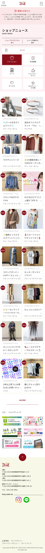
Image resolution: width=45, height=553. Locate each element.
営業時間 (3, 5)
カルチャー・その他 (33, 87)
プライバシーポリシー (10, 543)
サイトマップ (26, 543)
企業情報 (5, 541)
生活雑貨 (33, 62)
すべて (22, 50)
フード (12, 74)
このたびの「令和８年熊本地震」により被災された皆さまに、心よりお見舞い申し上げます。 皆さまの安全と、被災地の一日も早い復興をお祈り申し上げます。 (23, 16)
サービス (12, 86)
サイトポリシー (17, 541)
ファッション (12, 62)
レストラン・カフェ (33, 75)
